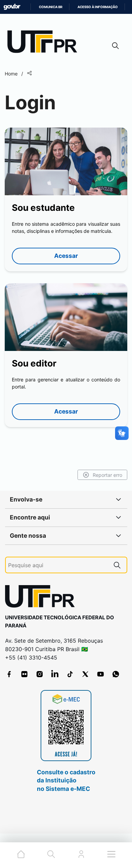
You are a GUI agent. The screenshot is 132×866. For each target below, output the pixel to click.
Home (11, 73)
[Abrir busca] (115, 45)
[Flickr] (24, 674)
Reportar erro (107, 475)
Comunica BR (50, 7)
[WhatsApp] (116, 674)
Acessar (66, 255)
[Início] (44, 43)
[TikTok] (70, 674)
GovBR (11, 7)
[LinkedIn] (55, 674)
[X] (85, 674)
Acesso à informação (98, 7)
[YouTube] (100, 674)
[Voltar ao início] (42, 597)
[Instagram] (40, 674)
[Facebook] (9, 674)
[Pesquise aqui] (117, 565)
